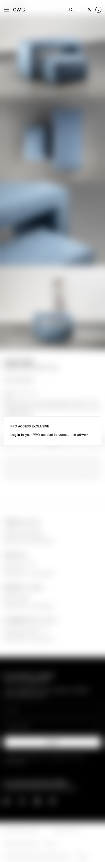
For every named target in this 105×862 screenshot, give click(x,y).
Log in (15, 435)
